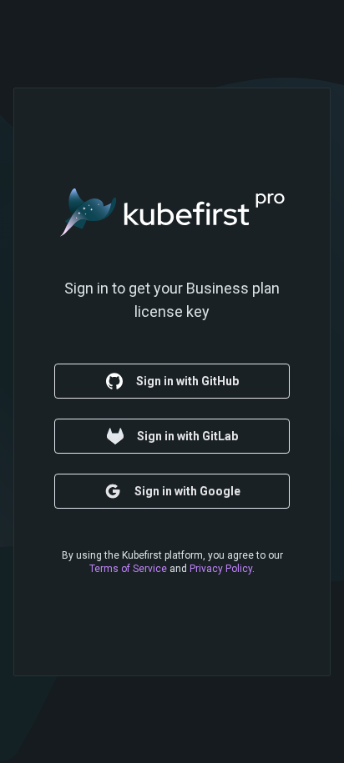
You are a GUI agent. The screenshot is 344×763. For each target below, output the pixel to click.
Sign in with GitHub (187, 381)
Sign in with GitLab (187, 436)
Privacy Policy (221, 569)
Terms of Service (128, 569)
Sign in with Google (187, 491)
